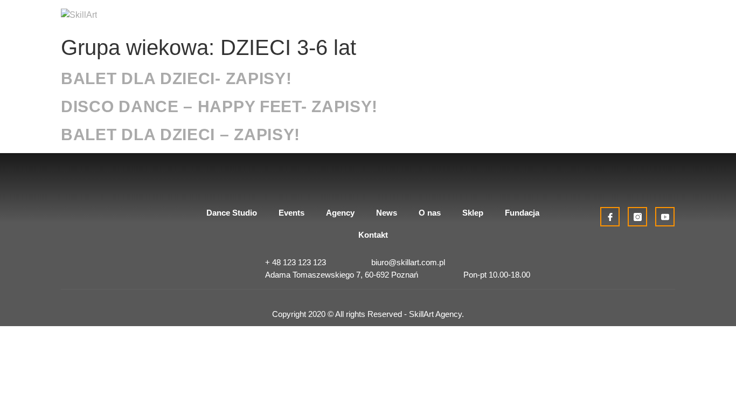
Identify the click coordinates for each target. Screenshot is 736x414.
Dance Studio (231, 212)
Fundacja (522, 212)
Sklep (472, 212)
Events (291, 212)
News (386, 212)
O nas (430, 212)
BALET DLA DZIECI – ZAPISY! (180, 134)
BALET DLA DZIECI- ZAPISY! (176, 78)
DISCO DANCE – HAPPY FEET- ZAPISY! (219, 106)
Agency (340, 212)
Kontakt (373, 234)
